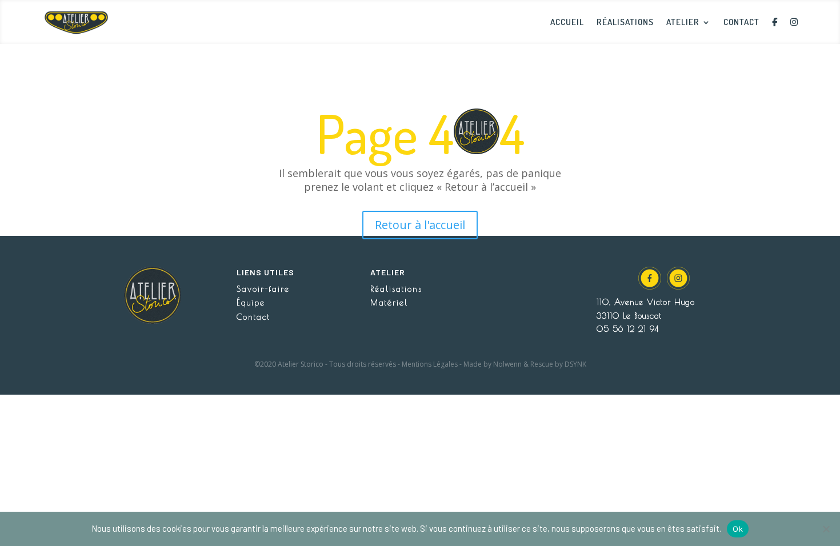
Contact (741, 22)
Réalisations (625, 22)
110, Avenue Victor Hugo (646, 302)
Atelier (682, 22)
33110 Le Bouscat (629, 315)
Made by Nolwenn (492, 364)
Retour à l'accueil (420, 224)
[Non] (825, 529)
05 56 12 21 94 (628, 329)
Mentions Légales (430, 364)
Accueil (567, 22)
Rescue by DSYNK (558, 364)
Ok (738, 528)
